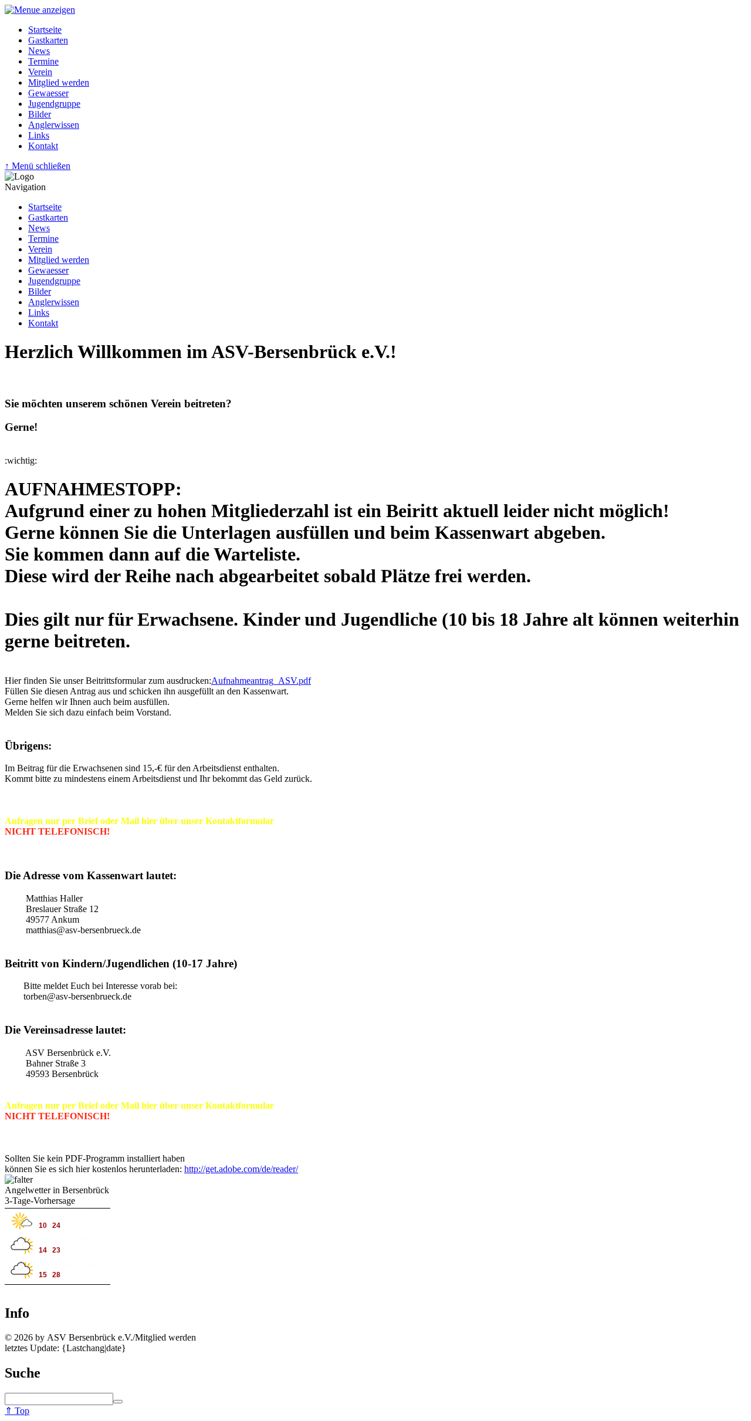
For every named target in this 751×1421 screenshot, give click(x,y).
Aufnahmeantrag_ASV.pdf (261, 681)
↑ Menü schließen (37, 166)
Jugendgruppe (54, 104)
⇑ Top (17, 1411)
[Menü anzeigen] (40, 10)
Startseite (45, 30)
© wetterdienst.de (32, 1290)
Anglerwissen (53, 125)
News (39, 51)
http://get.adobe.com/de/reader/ (241, 1169)
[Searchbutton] (118, 1401)
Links (38, 135)
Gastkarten (48, 40)
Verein (40, 72)
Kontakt (43, 146)
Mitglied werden (58, 82)
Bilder (39, 114)
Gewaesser (48, 93)
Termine (43, 61)
